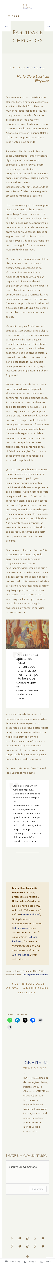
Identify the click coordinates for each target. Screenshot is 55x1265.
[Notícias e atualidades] (35, 1248)
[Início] (12, 1240)
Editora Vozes (20, 928)
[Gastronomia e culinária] (42, 1248)
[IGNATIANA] (27, 7)
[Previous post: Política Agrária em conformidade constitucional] (6, 26)
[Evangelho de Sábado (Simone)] (27, 1240)
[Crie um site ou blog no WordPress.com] (27, 1256)
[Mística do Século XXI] (42, 1240)
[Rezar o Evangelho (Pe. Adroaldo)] (19, 1240)
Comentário (37, 1189)
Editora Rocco (21, 954)
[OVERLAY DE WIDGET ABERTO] (49, 5)
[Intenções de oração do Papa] (27, 1248)
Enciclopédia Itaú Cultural (35, 974)
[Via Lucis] (35, 1240)
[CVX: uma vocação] (12, 1248)
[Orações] (19, 1248)
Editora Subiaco (30, 914)
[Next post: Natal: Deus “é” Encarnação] (48, 26)
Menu (15, 16)
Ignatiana (35, 1067)
